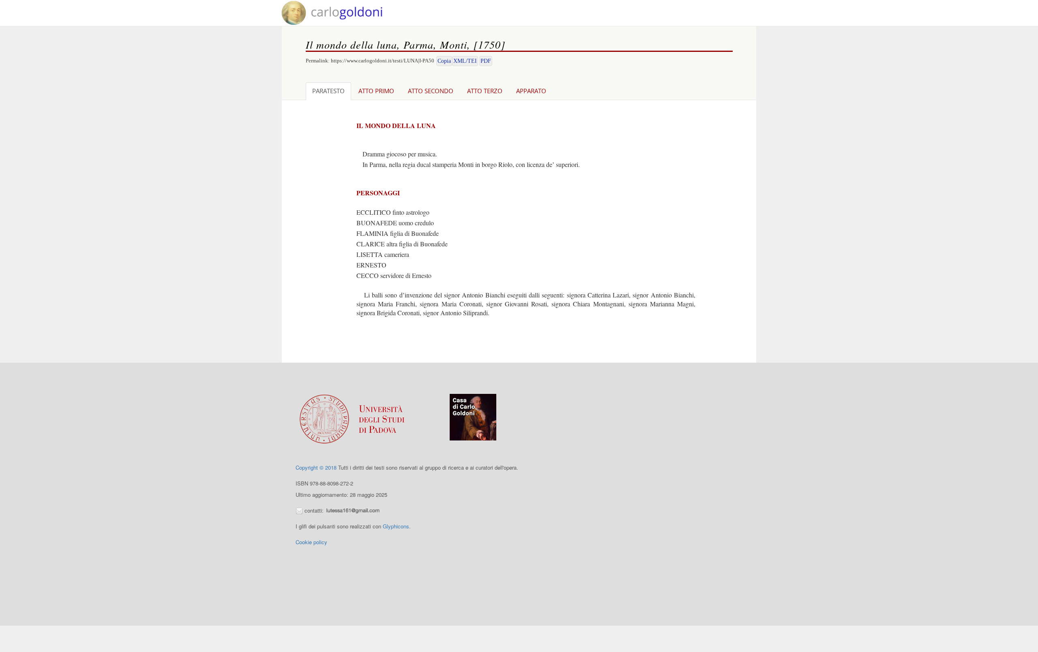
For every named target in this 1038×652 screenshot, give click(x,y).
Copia (444, 61)
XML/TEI (465, 61)
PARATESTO (328, 91)
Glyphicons (396, 526)
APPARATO (531, 91)
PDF (485, 61)
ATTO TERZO (484, 91)
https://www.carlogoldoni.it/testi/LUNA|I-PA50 (382, 61)
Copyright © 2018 (316, 467)
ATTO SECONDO (430, 91)
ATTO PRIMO (376, 91)
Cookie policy (311, 542)
